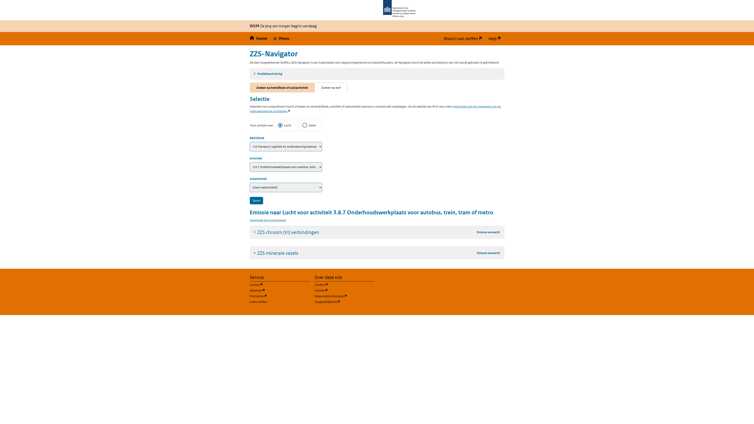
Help (496, 38)
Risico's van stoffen (464, 38)
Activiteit (256, 158)
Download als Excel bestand (268, 220)
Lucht (287, 125)
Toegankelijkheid (345, 302)
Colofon (340, 285)
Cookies (340, 290)
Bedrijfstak (257, 138)
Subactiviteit (258, 179)
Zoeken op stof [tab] (331, 88)
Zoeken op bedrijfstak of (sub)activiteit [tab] (282, 88)
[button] (281, 38)
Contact (275, 285)
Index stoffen (258, 302)
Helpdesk (276, 290)
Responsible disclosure (345, 296)
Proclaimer (277, 296)
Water (312, 125)
